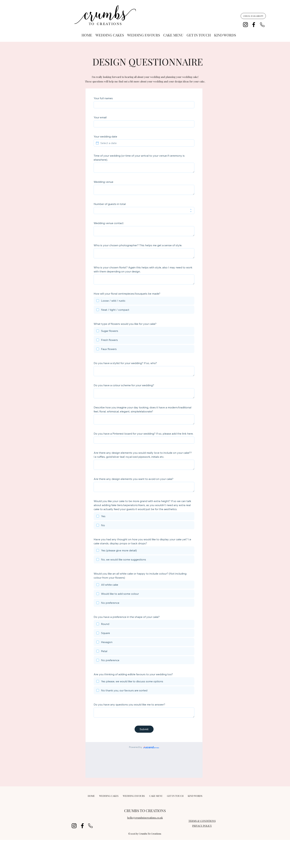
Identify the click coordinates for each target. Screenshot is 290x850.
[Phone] (262, 25)
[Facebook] (253, 24)
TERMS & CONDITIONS (202, 820)
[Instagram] (245, 24)
